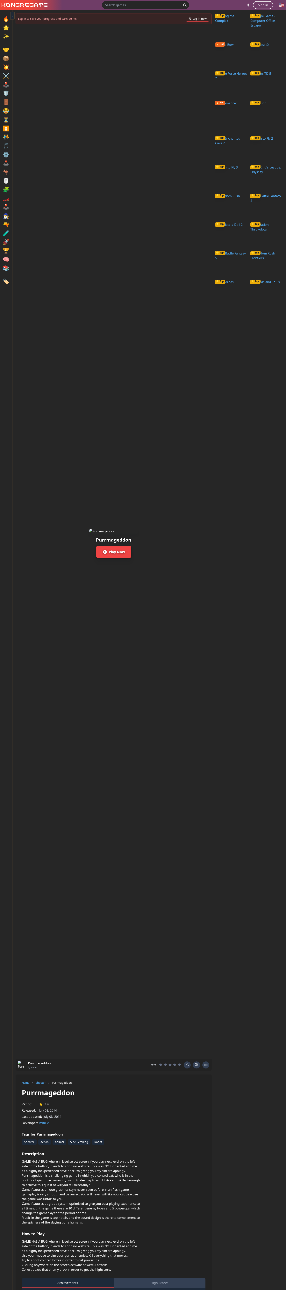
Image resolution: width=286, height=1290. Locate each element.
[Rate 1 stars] (161, 1065)
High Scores (159, 1283)
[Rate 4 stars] (175, 1065)
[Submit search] (185, 5)
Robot (98, 1142)
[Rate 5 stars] (179, 1065)
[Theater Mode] (205, 1064)
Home (25, 1082)
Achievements (67, 1283)
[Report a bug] (187, 1064)
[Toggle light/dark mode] (248, 5)
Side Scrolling (79, 1142)
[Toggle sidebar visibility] (12, 16)
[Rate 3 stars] (170, 1065)
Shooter (41, 1082)
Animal (59, 1142)
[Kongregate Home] (23, 5)
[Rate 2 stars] (165, 1065)
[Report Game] (196, 1064)
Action (44, 1142)
